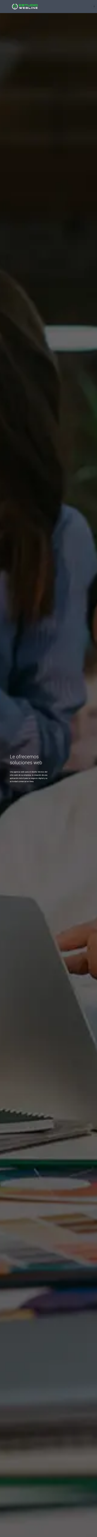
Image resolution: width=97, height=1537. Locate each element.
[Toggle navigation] (94, 7)
